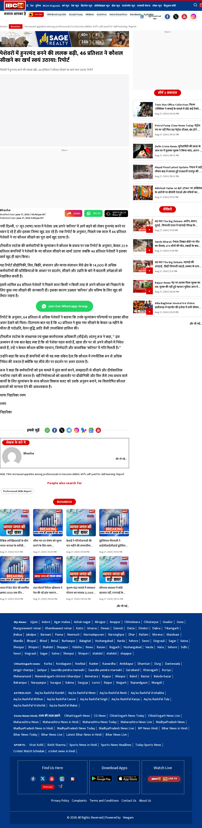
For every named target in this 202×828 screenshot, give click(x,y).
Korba (48, 663)
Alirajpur (100, 622)
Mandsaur (173, 634)
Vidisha (77, 647)
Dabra (156, 628)
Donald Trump (76, 14)
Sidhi (184, 647)
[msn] (60, 786)
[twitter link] (176, 17)
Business (16, 26)
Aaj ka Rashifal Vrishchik (29, 705)
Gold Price (102, 14)
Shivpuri (33, 647)
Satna (184, 641)
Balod (133, 676)
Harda (121, 641)
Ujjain (34, 622)
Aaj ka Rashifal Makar (63, 705)
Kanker (93, 663)
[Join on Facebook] (54, 430)
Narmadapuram (93, 634)
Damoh (118, 628)
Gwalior (168, 622)
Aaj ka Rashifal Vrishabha (147, 693)
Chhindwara (132, 622)
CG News (100, 715)
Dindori (143, 628)
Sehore (133, 641)
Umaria (92, 628)
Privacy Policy (60, 800)
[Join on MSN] (83, 430)
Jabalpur (31, 634)
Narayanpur (38, 682)
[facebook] (33, 779)
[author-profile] (12, 456)
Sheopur (18, 647)
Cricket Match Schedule (28, 751)
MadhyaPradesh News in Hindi (33, 728)
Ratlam (143, 634)
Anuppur (115, 622)
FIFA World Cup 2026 (56, 14)
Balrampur (20, 682)
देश (32, 6)
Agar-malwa (62, 622)
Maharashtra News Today (99, 722)
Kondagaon (63, 663)
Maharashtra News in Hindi (61, 722)
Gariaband (132, 670)
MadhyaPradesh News (170, 722)
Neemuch (73, 634)
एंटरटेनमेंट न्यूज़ (128, 6)
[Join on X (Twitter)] (61, 430)
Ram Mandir (135, 14)
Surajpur (55, 682)
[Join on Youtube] (98, 430)
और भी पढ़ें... (121, 459)
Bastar (145, 676)
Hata (160, 647)
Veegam (128, 817)
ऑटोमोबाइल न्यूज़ (102, 6)
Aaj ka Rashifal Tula (156, 699)
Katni (79, 628)
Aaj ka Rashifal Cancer (61, 699)
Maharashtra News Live (136, 722)
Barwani (45, 634)
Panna (59, 634)
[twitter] (42, 778)
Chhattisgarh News (77, 715)
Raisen (101, 647)
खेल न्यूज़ (116, 6)
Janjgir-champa (23, 670)
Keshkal (80, 663)
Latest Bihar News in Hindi (84, 734)
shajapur (126, 653)
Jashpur (42, 670)
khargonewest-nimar (27, 628)
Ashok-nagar (82, 622)
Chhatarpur (151, 622)
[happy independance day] (64, 46)
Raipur (108, 682)
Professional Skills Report (17, 491)
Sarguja (83, 682)
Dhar (131, 634)
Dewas (105, 628)
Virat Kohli (36, 745)
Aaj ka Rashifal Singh (94, 699)
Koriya (166, 670)
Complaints (79, 800)
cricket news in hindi (61, 751)
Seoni (145, 641)
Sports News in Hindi (83, 745)
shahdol (98, 653)
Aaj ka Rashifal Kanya (125, 699)
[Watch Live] (164, 781)
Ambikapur (127, 663)
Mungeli (157, 682)
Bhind (43, 641)
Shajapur (62, 647)
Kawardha (109, 663)
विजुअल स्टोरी (170, 6)
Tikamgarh (171, 628)
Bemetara (91, 676)
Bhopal (31, 641)
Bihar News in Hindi (174, 728)
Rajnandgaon (139, 682)
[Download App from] (101, 780)
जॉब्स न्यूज (157, 6)
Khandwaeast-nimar (58, 628)
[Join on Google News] (91, 430)
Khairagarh (150, 670)
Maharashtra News (26, 722)
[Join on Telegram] (69, 430)
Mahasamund (22, 676)
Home (3, 26)
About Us (145, 800)
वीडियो (167, 209)
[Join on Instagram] (76, 430)
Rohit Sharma (56, 745)
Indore (46, 622)
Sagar (172, 641)
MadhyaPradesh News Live (116, 728)
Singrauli (159, 641)
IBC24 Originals (51, 6)
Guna (180, 622)
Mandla (18, 641)
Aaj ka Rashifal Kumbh (49, 693)
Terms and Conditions (104, 800)
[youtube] (184, 17)
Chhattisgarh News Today (127, 715)
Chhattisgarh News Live (164, 715)
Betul (54, 641)
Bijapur (106, 676)
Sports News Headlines (116, 745)
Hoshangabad (104, 641)
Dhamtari (143, 663)
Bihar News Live (51, 734)
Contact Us (129, 800)
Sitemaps (47, 787)
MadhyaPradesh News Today (76, 728)
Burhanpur (68, 641)
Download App (156, 17)
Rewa (89, 647)
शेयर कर (97, 213)
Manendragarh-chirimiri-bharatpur (58, 676)
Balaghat (85, 641)
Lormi (96, 682)
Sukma (69, 682)
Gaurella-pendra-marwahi (67, 670)
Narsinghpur (116, 634)
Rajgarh (114, 647)
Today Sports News (148, 745)
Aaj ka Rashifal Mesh (113, 693)
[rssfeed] (73, 779)
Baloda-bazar (162, 676)
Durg (157, 663)
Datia (131, 628)
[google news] (142, 17)
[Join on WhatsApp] (47, 430)
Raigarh (121, 682)
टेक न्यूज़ (75, 6)
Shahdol (48, 647)
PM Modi (90, 14)
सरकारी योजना (143, 6)
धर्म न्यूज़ (65, 6)
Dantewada (172, 663)
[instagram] (193, 16)
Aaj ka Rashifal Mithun (28, 699)
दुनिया (38, 6)
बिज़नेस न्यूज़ (86, 6)
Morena (157, 634)
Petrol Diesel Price (118, 14)
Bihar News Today (25, 734)
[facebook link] (167, 17)
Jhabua (17, 634)
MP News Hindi (148, 728)
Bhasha (5, 210)
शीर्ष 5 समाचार (167, 93)
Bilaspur (120, 676)
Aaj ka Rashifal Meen (82, 693)
